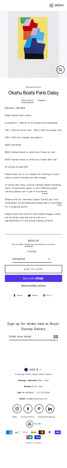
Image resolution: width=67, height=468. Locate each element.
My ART (37, 424)
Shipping (29, 244)
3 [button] (36, 81)
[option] (33, 44)
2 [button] (34, 81)
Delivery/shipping (46, 417)
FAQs (14, 417)
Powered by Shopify (33, 443)
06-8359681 (28, 392)
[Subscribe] (55, 336)
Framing (32, 251)
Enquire (42, 100)
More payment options (33, 285)
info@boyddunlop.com (36, 399)
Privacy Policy (27, 417)
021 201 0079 (43, 392)
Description (27, 100)
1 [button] (31, 81)
